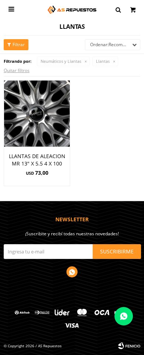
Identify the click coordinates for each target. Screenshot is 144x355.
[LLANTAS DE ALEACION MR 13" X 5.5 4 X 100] (37, 113)
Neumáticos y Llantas (61, 61)
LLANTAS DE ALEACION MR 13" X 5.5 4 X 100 (37, 160)
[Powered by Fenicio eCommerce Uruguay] (129, 345)
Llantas (103, 61)
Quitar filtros (17, 70)
